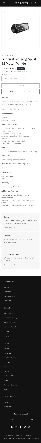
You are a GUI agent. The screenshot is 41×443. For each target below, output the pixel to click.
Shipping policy (20, 438)
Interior (7, 336)
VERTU (6, 380)
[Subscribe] (32, 419)
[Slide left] (16, 51)
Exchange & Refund (11, 296)
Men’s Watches (9, 322)
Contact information (33, 438)
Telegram (7, 407)
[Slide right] (25, 51)
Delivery (7, 287)
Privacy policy (20, 435)
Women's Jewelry (10, 318)
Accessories (8, 331)
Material (4, 74)
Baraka (6, 349)
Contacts (7, 301)
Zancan (6, 389)
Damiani (7, 371)
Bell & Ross (8, 353)
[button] (4, 3)
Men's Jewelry (9, 313)
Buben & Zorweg (10, 358)
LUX (12, 435)
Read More (8, 228)
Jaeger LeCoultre (10, 385)
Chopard (7, 362)
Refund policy (30, 435)
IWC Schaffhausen (11, 376)
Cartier (6, 367)
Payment (7, 292)
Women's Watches (11, 327)
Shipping (12, 71)
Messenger (8, 402)
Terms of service (9, 438)
